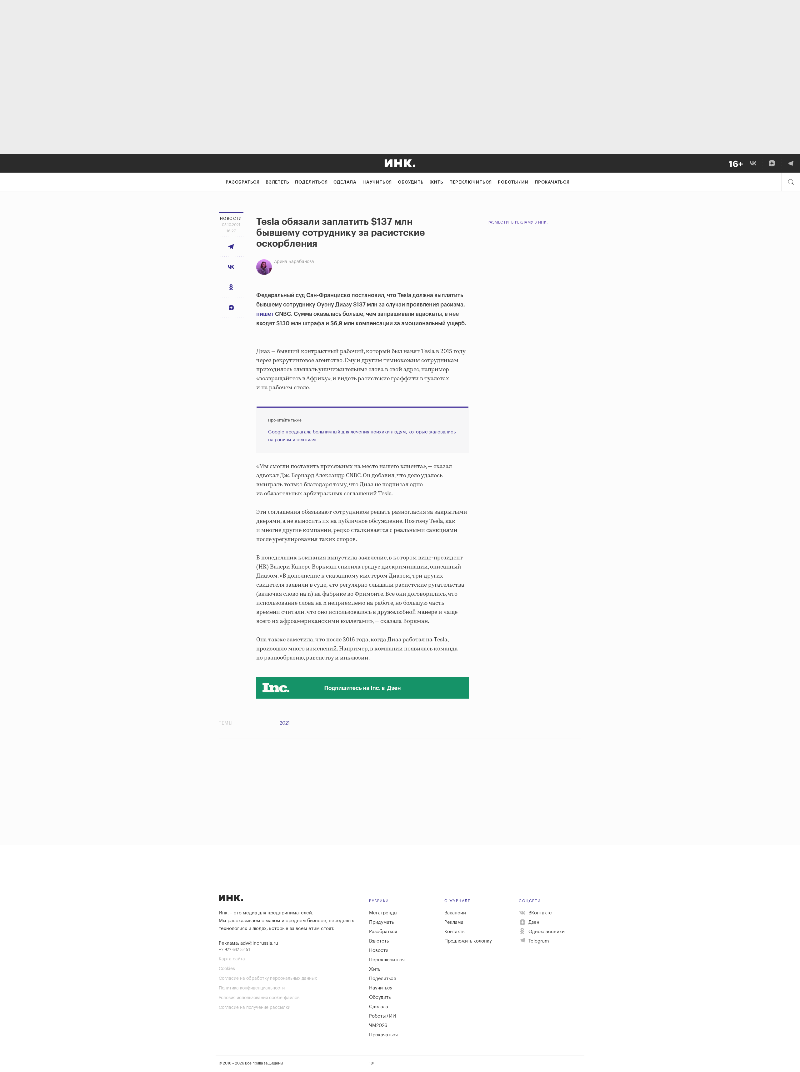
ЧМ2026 (378, 1025)
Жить (436, 182)
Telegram (538, 941)
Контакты (455, 931)
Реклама (453, 922)
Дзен (533, 922)
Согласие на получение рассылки (254, 1007)
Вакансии (455, 913)
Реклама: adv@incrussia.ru (248, 943)
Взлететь (277, 182)
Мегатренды (383, 913)
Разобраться (243, 182)
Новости (378, 950)
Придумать (381, 922)
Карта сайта (232, 959)
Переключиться (470, 182)
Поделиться (311, 182)
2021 (285, 723)
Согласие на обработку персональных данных (268, 978)
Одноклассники (546, 931)
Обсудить (410, 182)
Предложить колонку (468, 941)
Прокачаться (552, 182)
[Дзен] (771, 163)
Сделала (345, 182)
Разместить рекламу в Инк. (518, 222)
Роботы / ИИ (513, 182)
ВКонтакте (539, 913)
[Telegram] (790, 163)
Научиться (377, 182)
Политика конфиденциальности (252, 988)
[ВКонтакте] (753, 163)
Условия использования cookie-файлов (259, 998)
